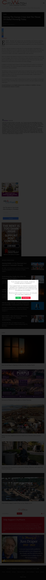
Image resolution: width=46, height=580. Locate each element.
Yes (18, 297)
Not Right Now (26, 297)
